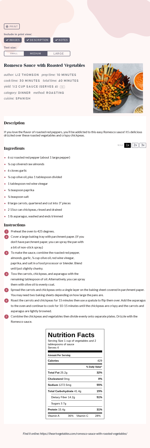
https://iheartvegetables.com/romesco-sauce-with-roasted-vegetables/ (83, 433)
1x (127, 145)
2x (135, 145)
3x (143, 145)
